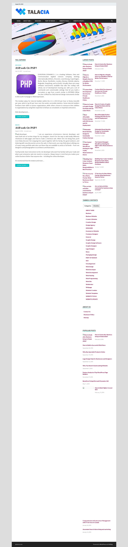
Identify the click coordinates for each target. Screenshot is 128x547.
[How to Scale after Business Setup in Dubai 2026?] (88, 64)
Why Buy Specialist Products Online (94, 352)
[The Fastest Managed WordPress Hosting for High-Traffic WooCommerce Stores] (88, 142)
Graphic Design (90, 240)
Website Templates (92, 293)
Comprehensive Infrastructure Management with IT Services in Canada (96, 521)
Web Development (92, 272)
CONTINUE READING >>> (21, 116)
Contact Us (87, 311)
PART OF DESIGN (50, 21)
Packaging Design (91, 255)
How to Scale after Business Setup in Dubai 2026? (103, 65)
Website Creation (91, 290)
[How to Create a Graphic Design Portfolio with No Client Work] (88, 104)
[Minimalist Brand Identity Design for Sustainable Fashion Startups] (88, 129)
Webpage (89, 287)
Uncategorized (90, 263)
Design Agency (90, 225)
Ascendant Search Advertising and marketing (97, 529)
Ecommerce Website (92, 231)
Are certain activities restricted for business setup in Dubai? (104, 188)
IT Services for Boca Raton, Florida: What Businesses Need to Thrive (103, 175)
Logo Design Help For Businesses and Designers (97, 359)
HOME (18, 21)
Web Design (18, 65)
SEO (87, 260)
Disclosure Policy (89, 314)
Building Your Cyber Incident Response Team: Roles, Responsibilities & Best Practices (104, 161)
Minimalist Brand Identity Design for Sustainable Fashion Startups (103, 131)
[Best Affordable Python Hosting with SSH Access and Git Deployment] (88, 115)
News (87, 252)
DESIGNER (38, 21)
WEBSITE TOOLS (64, 21)
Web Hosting (90, 275)
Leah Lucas (28, 71)
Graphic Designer (91, 246)
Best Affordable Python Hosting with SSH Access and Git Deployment (102, 116)
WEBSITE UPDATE (78, 21)
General (88, 237)
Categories (87, 206)
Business (88, 213)
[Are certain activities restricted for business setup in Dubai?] (88, 186)
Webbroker (89, 284)
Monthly (96, 206)
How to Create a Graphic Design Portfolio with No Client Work (102, 106)
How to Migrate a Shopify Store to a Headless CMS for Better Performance (103, 76)
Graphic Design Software (93, 243)
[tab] (87, 206)
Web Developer (91, 269)
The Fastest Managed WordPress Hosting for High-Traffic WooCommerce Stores (104, 144)
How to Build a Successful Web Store (94, 345)
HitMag (110, 544)
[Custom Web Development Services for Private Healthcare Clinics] (88, 89)
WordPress (103, 544)
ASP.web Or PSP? (26, 68)
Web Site (17, 125)
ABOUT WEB (26, 21)
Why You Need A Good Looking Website (95, 365)
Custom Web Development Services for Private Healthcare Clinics (103, 91)
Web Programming (92, 278)
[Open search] (112, 21)
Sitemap (86, 317)
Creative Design (91, 222)
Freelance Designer (92, 234)
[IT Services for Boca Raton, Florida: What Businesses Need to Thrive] (88, 173)
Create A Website (91, 219)
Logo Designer (90, 249)
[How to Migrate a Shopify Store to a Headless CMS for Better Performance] (88, 75)
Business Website (91, 216)
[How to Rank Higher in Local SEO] (88, 388)
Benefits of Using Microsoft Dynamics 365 (96, 381)
